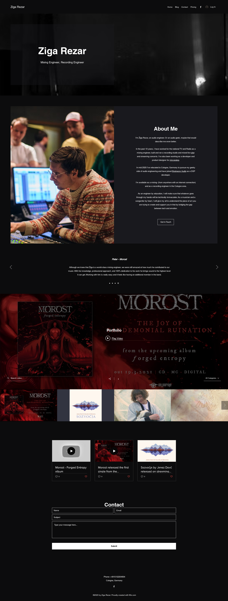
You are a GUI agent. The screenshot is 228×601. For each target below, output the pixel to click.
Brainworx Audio (179, 171)
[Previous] (11, 267)
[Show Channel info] (117, 378)
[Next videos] (224, 405)
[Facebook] (200, 7)
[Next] (217, 267)
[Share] (111, 378)
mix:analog (174, 160)
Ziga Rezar (18, 7)
